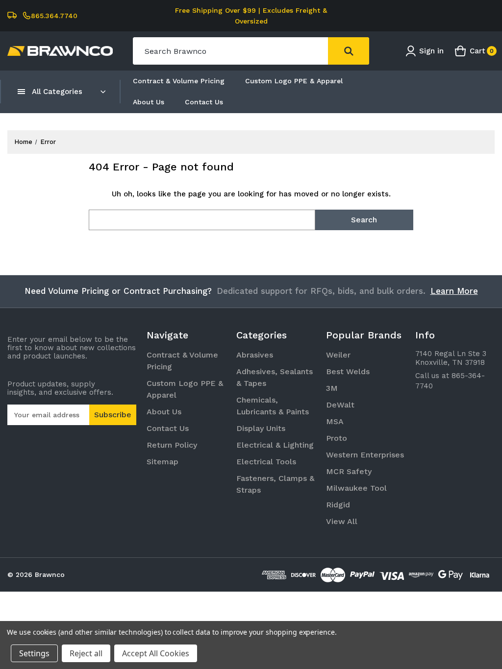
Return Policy (172, 445)
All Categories (57, 91)
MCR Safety (349, 471)
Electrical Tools (266, 461)
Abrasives (254, 354)
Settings (34, 653)
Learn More (454, 291)
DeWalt (340, 404)
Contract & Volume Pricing (179, 81)
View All (341, 521)
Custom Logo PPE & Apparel (294, 81)
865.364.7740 (54, 16)
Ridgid (338, 504)
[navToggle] (21, 91)
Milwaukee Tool (356, 488)
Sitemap (162, 461)
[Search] (348, 51)
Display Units (260, 428)
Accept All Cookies (155, 653)
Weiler (338, 354)
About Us (148, 102)
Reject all (86, 653)
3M (332, 388)
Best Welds (348, 371)
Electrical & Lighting (275, 445)
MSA (335, 421)
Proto (336, 438)
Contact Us (204, 102)
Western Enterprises (365, 454)
